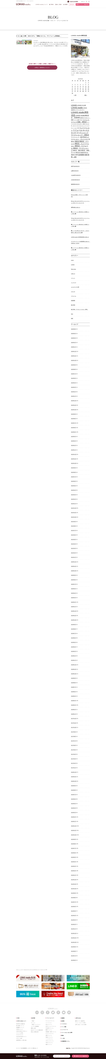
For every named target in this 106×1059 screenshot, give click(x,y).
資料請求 (72, 4)
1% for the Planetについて (21, 1036)
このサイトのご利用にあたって (33, 1048)
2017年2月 (73, 763)
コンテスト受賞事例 (35, 1026)
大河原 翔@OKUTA (75, 179)
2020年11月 (73, 566)
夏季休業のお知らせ (75, 207)
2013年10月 (74, 942)
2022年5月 (73, 485)
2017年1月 (73, 767)
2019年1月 (73, 660)
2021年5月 (73, 539)
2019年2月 (73, 655)
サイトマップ (18, 1048)
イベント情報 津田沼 (78, 122)
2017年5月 (73, 749)
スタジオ (73, 291)
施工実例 (73, 305)
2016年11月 (73, 776)
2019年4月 (73, 646)
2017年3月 (73, 758)
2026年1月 (73, 347)
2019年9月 (73, 624)
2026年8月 (73, 329)
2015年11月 (73, 830)
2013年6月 (73, 960)
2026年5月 (73, 338)
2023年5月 (73, 432)
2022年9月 (73, 467)
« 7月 (75, 95)
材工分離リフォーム (20, 1025)
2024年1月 (73, 396)
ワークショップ (82, 132)
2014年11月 (73, 884)
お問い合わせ (78, 1018)
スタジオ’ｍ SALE (81, 123)
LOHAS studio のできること (21, 1031)
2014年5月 (73, 911)
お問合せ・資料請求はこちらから (42, 67)
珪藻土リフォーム (49, 1037)
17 (72, 89)
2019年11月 (73, 615)
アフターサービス (19, 1034)
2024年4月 (73, 382)
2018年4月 (73, 700)
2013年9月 (73, 946)
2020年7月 (73, 584)
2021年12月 (74, 508)
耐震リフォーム (49, 1029)
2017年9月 (73, 731)
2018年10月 (74, 673)
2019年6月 (73, 637)
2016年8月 (73, 790)
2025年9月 (73, 364)
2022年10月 (74, 463)
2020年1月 (73, 606)
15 (85, 86)
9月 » (86, 95)
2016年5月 (73, 803)
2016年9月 (73, 785)
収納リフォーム (49, 1044)
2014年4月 (73, 915)
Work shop (73, 269)
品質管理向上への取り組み (21, 1040)
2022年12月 (74, 454)
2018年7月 (73, 687)
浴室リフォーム (49, 1035)
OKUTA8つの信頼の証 (20, 1023)
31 (72, 93)
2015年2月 (73, 870)
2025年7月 (73, 373)
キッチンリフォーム (49, 1033)
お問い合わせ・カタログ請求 (80, 1024)
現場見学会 (83, 152)
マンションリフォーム (50, 1020)
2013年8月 (73, 951)
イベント (86, 120)
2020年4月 (73, 593)
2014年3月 (73, 919)
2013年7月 (73, 955)
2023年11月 (73, 405)
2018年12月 (74, 664)
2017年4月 (73, 754)
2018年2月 (73, 709)
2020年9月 (73, 575)
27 (80, 91)
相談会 (73, 154)
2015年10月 (74, 834)
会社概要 (65, 4)
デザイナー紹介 (19, 1038)
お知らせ (73, 273)
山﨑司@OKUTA (74, 170)
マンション (33, 1022)
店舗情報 (62, 1018)
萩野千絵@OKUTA (75, 166)
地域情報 (73, 300)
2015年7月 (73, 848)
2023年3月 (73, 440)
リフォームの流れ (19, 1032)
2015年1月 (73, 875)
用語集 (62, 1035)
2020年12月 (74, 561)
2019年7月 (73, 633)
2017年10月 (74, 727)
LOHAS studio (23, 4)
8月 (44, 969)
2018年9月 (73, 678)
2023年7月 (73, 423)
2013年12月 (74, 933)
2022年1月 (73, 503)
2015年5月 (73, 857)
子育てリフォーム (49, 1042)
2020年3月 (73, 597)
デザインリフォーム (49, 1040)
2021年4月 (73, 543)
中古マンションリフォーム (51, 1026)
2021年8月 (73, 526)
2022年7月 (73, 476)
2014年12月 (74, 879)
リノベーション (49, 1022)
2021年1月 (73, 557)
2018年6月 (73, 691)
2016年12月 (74, 772)
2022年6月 (73, 481)
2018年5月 (73, 696)
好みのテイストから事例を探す (37, 1030)
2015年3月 (73, 866)
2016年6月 (73, 799)
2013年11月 (73, 937)
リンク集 (62, 1038)
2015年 (41, 969)
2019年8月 (73, 629)
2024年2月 (73, 391)
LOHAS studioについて (42, 4)
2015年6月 (73, 852)
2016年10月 (74, 781)
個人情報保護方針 (24, 1048)
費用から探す (33, 1028)
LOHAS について (19, 1029)
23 (88, 89)
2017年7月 (73, 740)
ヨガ (78, 128)
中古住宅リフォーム (49, 1028)
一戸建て (32, 1021)
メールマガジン (64, 1023)
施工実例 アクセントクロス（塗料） (79, 309)
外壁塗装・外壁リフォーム (51, 1031)
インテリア (73, 282)
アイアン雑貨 (76, 119)
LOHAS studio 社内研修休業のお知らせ (80, 237)
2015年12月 (74, 825)
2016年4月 (73, 808)
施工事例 (51, 4)
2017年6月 (73, 745)
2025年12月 (74, 351)
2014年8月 (73, 897)
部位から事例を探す (35, 1031)
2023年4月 (73, 436)
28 (83, 91)
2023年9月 (73, 414)
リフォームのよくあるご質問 (66, 1032)
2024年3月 (73, 387)
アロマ (81, 119)
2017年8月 (73, 736)
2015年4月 (73, 861)
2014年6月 (73, 906)
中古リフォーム (49, 1024)
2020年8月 (73, 579)
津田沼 (77, 141)
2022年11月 (73, 458)
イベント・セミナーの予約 (80, 1022)
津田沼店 (77, 152)
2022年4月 (73, 490)
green (72, 260)
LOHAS (74, 105)
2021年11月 (73, 512)
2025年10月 (74, 360)
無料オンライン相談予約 (82, 4)
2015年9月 (73, 839)
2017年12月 (74, 718)
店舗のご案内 (58, 4)
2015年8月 (73, 843)
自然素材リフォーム (20, 1027)
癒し (88, 152)
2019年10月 (74, 620)
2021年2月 (73, 552)
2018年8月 (73, 682)
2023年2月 (73, 445)
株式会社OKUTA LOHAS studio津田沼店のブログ (32, 969)
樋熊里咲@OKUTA (75, 184)
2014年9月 (73, 893)
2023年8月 (73, 418)
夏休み (72, 141)
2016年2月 (73, 816)
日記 (72, 314)
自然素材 (81, 154)
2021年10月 (74, 517)
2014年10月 (74, 888)
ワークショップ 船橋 (77, 137)
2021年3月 (73, 548)
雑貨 (86, 154)
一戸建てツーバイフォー (35, 1024)
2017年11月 (73, 723)
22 (85, 89)
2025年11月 (73, 355)
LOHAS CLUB (81, 105)
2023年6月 (73, 427)
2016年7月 (73, 794)
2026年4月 (73, 342)
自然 (76, 154)
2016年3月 (73, 812)
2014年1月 (73, 928)
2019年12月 (74, 611)
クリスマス (74, 123)
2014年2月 (73, 924)
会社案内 (62, 1021)
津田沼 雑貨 (77, 150)
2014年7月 (73, 902)
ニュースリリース (64, 1029)
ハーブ (85, 125)
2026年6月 (73, 333)
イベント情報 (63, 1026)
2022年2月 (73, 499)
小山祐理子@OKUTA (75, 175)
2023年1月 (73, 449)
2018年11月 (73, 669)
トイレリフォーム (80, 125)
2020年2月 (73, 602)
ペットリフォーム (49, 1038)
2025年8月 (73, 369)
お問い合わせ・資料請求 (61, 1056)
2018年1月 (73, 714)
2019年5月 (73, 642)
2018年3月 (73, 705)
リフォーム (77, 130)
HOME (18, 1018)
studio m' (82, 117)
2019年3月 (73, 651)
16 (88, 86)
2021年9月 (73, 521)
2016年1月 (73, 821)
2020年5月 (73, 588)
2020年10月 (74, 570)
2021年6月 (73, 534)
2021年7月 (73, 530)
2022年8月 (73, 472)
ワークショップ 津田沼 (80, 135)
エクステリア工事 (75, 287)
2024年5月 (73, 378)
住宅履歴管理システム (65, 1041)
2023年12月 (74, 400)
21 (83, 89)
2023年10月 (74, 409)
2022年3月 (73, 494)
